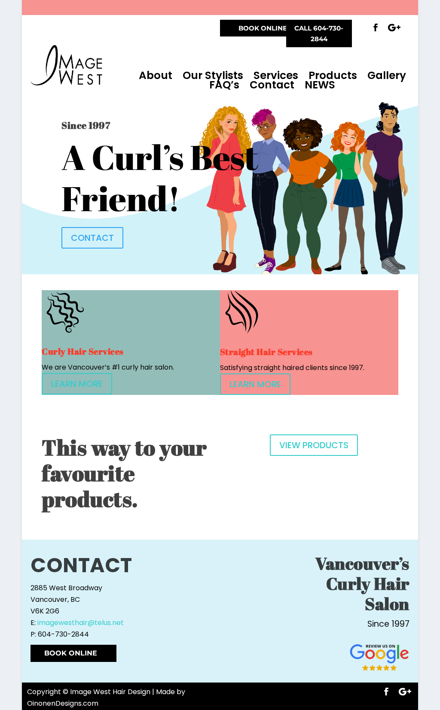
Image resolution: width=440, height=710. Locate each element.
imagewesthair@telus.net (80, 623)
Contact (272, 85)
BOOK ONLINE (262, 28)
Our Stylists (213, 76)
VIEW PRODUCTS (313, 445)
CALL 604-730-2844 (318, 33)
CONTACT (92, 238)
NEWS (320, 85)
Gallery (386, 76)
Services (276, 76)
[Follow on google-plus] (394, 27)
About (155, 76)
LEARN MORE (77, 384)
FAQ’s (224, 85)
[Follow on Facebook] (375, 27)
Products (333, 76)
